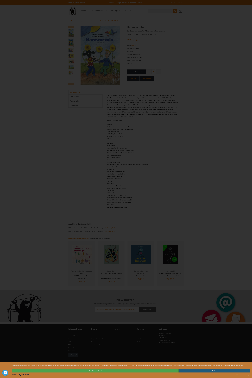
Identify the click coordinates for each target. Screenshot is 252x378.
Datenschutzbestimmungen (243, 374)
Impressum (233, 374)
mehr (214, 371)
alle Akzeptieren (95, 371)
